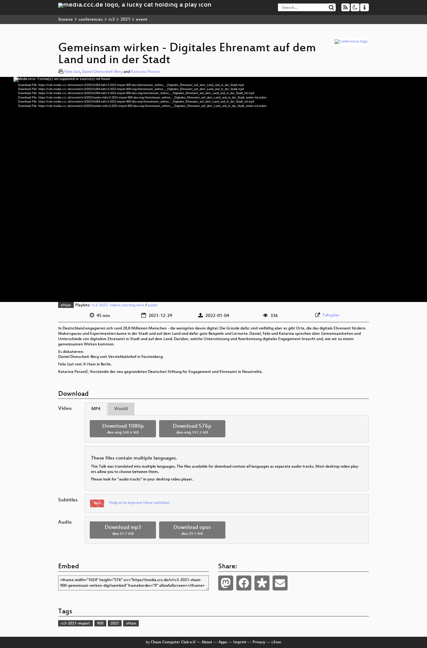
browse (65, 19)
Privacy (259, 642)
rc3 (111, 19)
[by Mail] (280, 582)
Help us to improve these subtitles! (139, 503)
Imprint (239, 642)
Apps (223, 642)
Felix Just (72, 72)
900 (100, 623)
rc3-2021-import (75, 623)
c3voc (276, 642)
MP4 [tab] (95, 409)
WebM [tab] (121, 409)
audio (153, 305)
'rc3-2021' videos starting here (117, 305)
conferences (90, 19)
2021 (125, 19)
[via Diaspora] (261, 582)
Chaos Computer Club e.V (173, 642)
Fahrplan (331, 315)
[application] (213, 189)
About (207, 642)
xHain (66, 305)
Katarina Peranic (145, 72)
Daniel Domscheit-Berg (102, 72)
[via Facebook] (243, 582)
